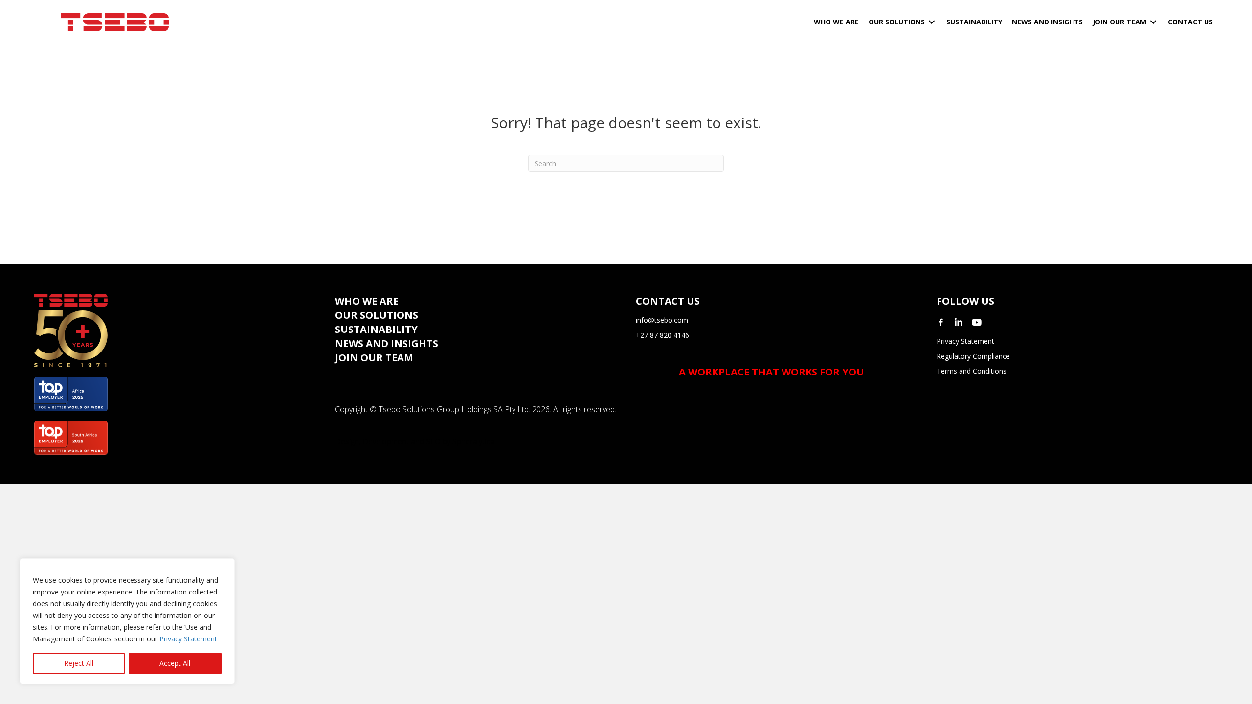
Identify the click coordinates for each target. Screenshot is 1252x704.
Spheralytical (474, 441)
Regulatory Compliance (973, 356)
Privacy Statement (188, 638)
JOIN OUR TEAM (374, 357)
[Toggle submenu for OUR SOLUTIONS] (932, 22)
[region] (127, 621)
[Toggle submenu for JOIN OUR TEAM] (1153, 22)
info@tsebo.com (662, 320)
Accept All (174, 663)
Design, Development (372, 441)
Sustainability (376, 329)
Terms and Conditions (971, 370)
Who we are (367, 301)
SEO (433, 441)
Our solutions (376, 315)
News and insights (386, 343)
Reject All (78, 663)
